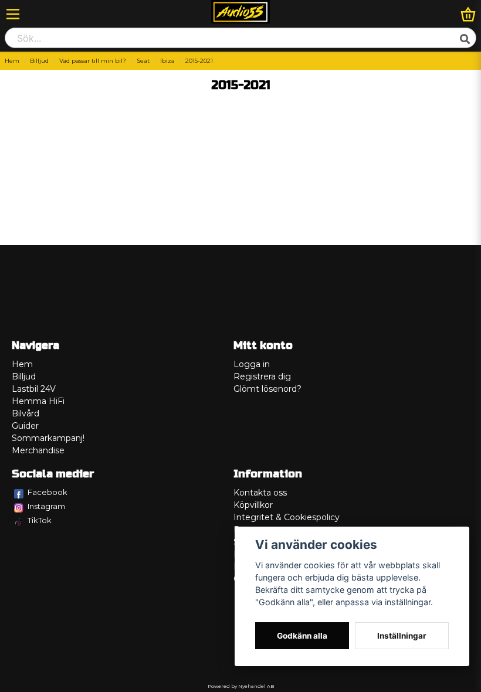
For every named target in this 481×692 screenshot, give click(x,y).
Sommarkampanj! (48, 438)
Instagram (46, 506)
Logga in (251, 364)
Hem (12, 61)
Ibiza (167, 61)
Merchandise (38, 450)
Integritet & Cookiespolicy (286, 517)
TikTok (40, 520)
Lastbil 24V (34, 389)
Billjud (39, 61)
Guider (25, 425)
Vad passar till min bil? (92, 61)
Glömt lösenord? (267, 389)
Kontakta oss (260, 492)
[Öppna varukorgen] (468, 14)
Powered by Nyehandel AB (241, 686)
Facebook (47, 492)
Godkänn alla (302, 635)
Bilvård (25, 413)
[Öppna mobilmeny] (13, 14)
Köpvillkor (253, 505)
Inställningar (401, 635)
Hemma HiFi (38, 401)
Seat (143, 61)
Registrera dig (262, 376)
